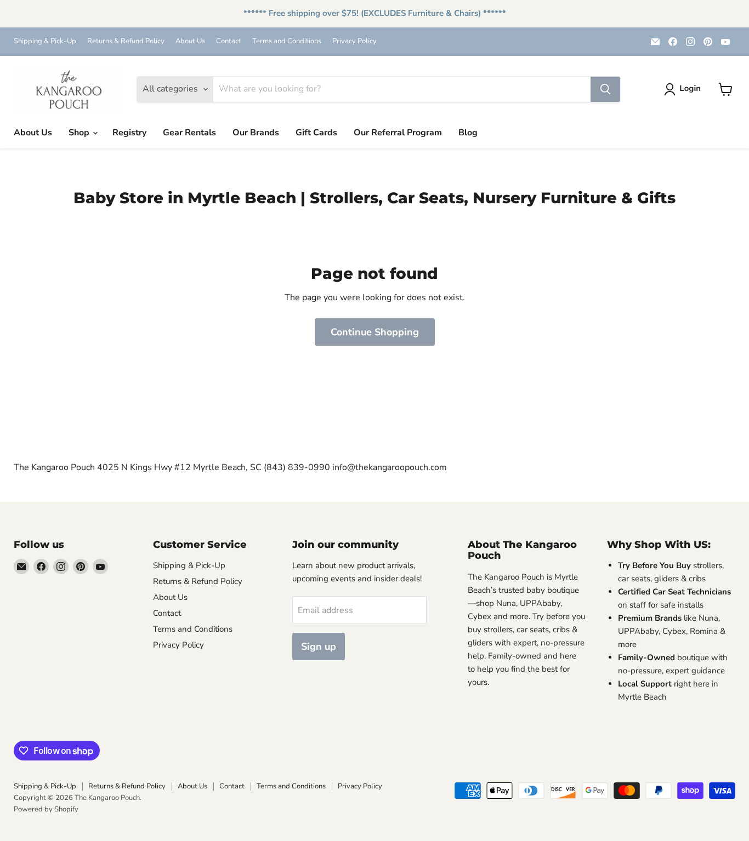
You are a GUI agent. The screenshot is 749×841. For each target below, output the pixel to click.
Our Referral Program (398, 133)
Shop (80, 133)
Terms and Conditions (286, 41)
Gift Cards (316, 133)
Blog (468, 133)
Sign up (318, 646)
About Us (190, 41)
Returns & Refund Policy (125, 41)
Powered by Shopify (46, 809)
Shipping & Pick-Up (45, 41)
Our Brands (255, 133)
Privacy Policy (354, 41)
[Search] (605, 89)
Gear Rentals (189, 133)
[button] (684, 89)
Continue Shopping (375, 332)
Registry (129, 133)
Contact (228, 41)
